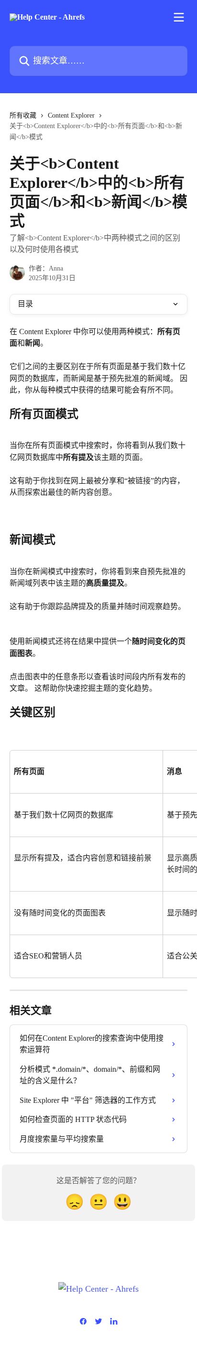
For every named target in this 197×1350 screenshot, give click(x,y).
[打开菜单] (178, 17)
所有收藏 (23, 115)
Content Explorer (71, 115)
